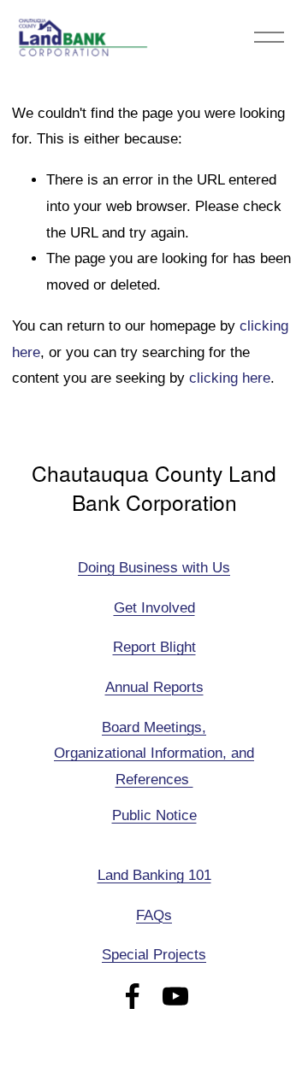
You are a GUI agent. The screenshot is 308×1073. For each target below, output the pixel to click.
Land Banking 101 (154, 875)
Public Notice (154, 815)
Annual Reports (154, 687)
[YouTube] (175, 996)
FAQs (154, 915)
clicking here (229, 378)
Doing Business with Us (154, 568)
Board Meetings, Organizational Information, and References (154, 754)
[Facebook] (132, 996)
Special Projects (154, 955)
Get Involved (154, 608)
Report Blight (154, 647)
